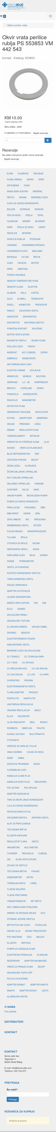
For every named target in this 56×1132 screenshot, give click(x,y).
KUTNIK (11, 417)
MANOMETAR (29, 400)
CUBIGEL (42, 853)
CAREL (33, 883)
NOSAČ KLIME (38, 340)
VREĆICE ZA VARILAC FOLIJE (21, 745)
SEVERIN (26, 233)
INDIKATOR (12, 316)
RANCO (10, 310)
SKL (27, 519)
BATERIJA (12, 256)
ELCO (10, 608)
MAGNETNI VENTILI (17, 340)
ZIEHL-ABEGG (14, 519)
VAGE (36, 489)
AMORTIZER (25, 417)
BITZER (37, 525)
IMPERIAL (37, 191)
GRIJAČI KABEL (39, 626)
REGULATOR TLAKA (17, 841)
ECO (43, 912)
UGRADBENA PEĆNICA (33, 244)
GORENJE (25, 209)
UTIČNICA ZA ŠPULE (17, 543)
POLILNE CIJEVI (15, 346)
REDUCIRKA (40, 781)
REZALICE (12, 233)
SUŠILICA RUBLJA (16, 239)
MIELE (37, 710)
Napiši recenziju (40, 133)
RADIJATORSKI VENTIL (18, 644)
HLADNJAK (12, 221)
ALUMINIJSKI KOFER (17, 996)
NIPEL (10, 268)
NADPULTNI (29, 698)
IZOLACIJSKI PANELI (17, 614)
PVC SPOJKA (30, 787)
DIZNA (36, 549)
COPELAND (26, 388)
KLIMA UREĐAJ (14, 179)
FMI (36, 602)
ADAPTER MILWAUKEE (35, 960)
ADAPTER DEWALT (16, 984)
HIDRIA (26, 513)
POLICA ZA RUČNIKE (17, 978)
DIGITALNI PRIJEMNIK (18, 763)
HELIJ (23, 292)
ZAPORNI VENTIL (40, 817)
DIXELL (10, 304)
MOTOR (35, 262)
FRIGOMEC (30, 507)
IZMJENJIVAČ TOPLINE (18, 620)
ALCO (10, 298)
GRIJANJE (38, 173)
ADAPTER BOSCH (28, 990)
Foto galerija (10, 1011)
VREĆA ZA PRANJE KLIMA (20, 966)
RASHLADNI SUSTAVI (17, 191)
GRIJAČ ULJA (13, 930)
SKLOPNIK (37, 328)
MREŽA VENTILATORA (18, 602)
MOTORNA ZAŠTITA (34, 322)
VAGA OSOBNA (14, 751)
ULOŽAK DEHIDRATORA (19, 596)
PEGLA (29, 215)
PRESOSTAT (41, 304)
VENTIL (35, 841)
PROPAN (28, 680)
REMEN (10, 429)
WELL (32, 722)
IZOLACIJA (35, 370)
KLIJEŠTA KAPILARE (17, 835)
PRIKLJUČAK (13, 507)
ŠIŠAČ (10, 757)
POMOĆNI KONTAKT (17, 328)
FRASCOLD (12, 394)
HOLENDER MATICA (17, 817)
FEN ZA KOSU (14, 215)
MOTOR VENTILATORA (18, 334)
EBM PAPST (13, 513)
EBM (43, 507)
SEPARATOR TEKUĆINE (18, 411)
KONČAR (39, 209)
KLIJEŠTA (11, 942)
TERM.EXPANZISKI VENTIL (20, 578)
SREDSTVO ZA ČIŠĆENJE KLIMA (23, 441)
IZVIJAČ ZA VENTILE (17, 865)
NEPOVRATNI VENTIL (17, 549)
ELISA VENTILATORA (26, 859)
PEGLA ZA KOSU (25, 227)
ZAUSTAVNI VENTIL (29, 310)
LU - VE (26, 382)
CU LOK (31, 674)
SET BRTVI (36, 901)
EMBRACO (12, 358)
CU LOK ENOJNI (39, 668)
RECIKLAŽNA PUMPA (37, 495)
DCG (29, 936)
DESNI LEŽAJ (13, 465)
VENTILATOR (41, 411)
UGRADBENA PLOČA (17, 250)
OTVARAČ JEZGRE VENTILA (21, 918)
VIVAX (27, 185)
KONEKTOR (24, 304)
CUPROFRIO (13, 680)
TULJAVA (11, 537)
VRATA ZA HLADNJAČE (31, 447)
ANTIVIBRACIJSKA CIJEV (19, 364)
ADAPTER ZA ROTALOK (18, 590)
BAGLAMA (37, 250)
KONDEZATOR (30, 394)
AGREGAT (12, 352)
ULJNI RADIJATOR (16, 722)
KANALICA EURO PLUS (18, 781)
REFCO (10, 197)
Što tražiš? (12, 1089)
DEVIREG (11, 632)
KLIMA (10, 173)
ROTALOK (34, 435)
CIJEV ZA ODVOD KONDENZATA (22, 203)
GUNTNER (12, 489)
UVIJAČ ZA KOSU (35, 751)
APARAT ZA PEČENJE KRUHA (21, 912)
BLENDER (40, 221)
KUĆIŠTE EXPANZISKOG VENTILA (23, 573)
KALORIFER (23, 716)
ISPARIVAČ (12, 382)
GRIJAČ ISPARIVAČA (17, 584)
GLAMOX (11, 292)
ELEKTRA (32, 286)
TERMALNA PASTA (16, 883)
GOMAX (44, 555)
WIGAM (22, 197)
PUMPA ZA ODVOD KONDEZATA (22, 501)
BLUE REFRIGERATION (18, 453)
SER (37, 453)
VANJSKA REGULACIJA (18, 710)
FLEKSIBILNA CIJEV (16, 769)
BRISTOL (11, 388)
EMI (44, 602)
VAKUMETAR (13, 847)
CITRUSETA (13, 740)
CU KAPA (44, 674)
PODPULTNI (13, 698)
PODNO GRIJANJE (16, 274)
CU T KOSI (12, 662)
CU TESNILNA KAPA (34, 656)
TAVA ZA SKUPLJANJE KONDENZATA (25, 799)
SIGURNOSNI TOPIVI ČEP (19, 972)
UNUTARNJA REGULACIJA (20, 704)
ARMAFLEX (12, 376)
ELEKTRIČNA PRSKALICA (19, 954)
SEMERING (42, 417)
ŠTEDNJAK (35, 239)
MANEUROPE (29, 358)
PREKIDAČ (24, 423)
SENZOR (25, 632)
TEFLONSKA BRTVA (17, 829)
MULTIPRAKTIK (37, 734)
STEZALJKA (41, 924)
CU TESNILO (13, 656)
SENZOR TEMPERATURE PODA (22, 280)
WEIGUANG (40, 519)
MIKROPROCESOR (36, 531)
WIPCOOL (26, 942)
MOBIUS (27, 376)
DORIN (44, 352)
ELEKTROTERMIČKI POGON (21, 638)
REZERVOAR (13, 960)
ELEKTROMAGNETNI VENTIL (21, 686)
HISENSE (39, 483)
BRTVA (36, 256)
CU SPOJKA (28, 662)
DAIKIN (30, 179)
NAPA (9, 227)
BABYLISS (27, 728)
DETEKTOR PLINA (16, 406)
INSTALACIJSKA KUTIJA (18, 811)
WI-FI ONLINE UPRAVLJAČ (20, 477)
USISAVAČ (12, 244)
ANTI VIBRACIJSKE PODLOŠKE (22, 907)
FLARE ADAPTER (15, 692)
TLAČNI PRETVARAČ (17, 895)
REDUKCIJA (27, 853)
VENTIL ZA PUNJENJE (18, 567)
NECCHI (40, 936)
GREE (41, 179)
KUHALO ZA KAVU (16, 734)
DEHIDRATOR (29, 316)
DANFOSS (23, 268)
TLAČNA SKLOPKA (16, 889)
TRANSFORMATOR (16, 901)
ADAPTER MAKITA (39, 984)
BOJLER (11, 209)
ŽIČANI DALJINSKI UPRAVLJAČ (22, 471)
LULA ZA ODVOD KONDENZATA (22, 805)
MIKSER (26, 221)
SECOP (34, 459)
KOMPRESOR (41, 382)
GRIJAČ (11, 423)
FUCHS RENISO (15, 531)
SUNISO (11, 447)
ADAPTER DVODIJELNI (18, 793)
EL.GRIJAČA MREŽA (17, 626)
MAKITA (11, 990)
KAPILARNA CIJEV (16, 555)
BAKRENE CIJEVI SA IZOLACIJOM (23, 650)
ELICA (10, 716)
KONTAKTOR (13, 322)
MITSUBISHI (13, 185)
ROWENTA (12, 728)
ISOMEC (21, 608)
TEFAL (40, 215)
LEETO (45, 990)
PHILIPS (41, 728)
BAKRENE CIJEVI (39, 197)
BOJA (32, 555)
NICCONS (41, 376)
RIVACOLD (12, 400)
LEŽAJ (37, 423)
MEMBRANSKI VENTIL (18, 525)
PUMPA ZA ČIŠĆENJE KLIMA (21, 948)
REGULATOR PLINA (29, 429)
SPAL (37, 513)
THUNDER (12, 853)
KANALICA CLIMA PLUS (18, 775)
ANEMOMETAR (14, 877)
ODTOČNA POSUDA (16, 459)
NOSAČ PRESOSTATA (35, 930)
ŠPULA (24, 537)
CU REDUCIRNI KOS (17, 668)
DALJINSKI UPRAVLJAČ (18, 483)
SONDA (10, 561)
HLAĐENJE (23, 173)
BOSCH (43, 722)
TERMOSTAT (37, 298)
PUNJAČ (35, 871)
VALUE (25, 489)
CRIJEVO (22, 262)
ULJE (46, 441)
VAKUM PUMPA (14, 495)
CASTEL (35, 292)
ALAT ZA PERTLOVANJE (18, 823)
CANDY (41, 227)
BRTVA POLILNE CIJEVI (18, 924)
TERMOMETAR (26, 561)
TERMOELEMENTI (16, 435)
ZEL (9, 859)
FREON (31, 346)
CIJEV (10, 262)
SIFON (30, 877)
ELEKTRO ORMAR (16, 370)
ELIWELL (21, 298)
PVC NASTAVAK (14, 936)
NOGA (37, 763)
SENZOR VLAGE (15, 286)
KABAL (21, 757)
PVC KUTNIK (13, 787)
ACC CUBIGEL (29, 352)
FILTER (25, 256)
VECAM (36, 543)
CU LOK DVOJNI (15, 674)
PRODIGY (33, 692)
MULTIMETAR (31, 847)
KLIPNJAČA (30, 465)
